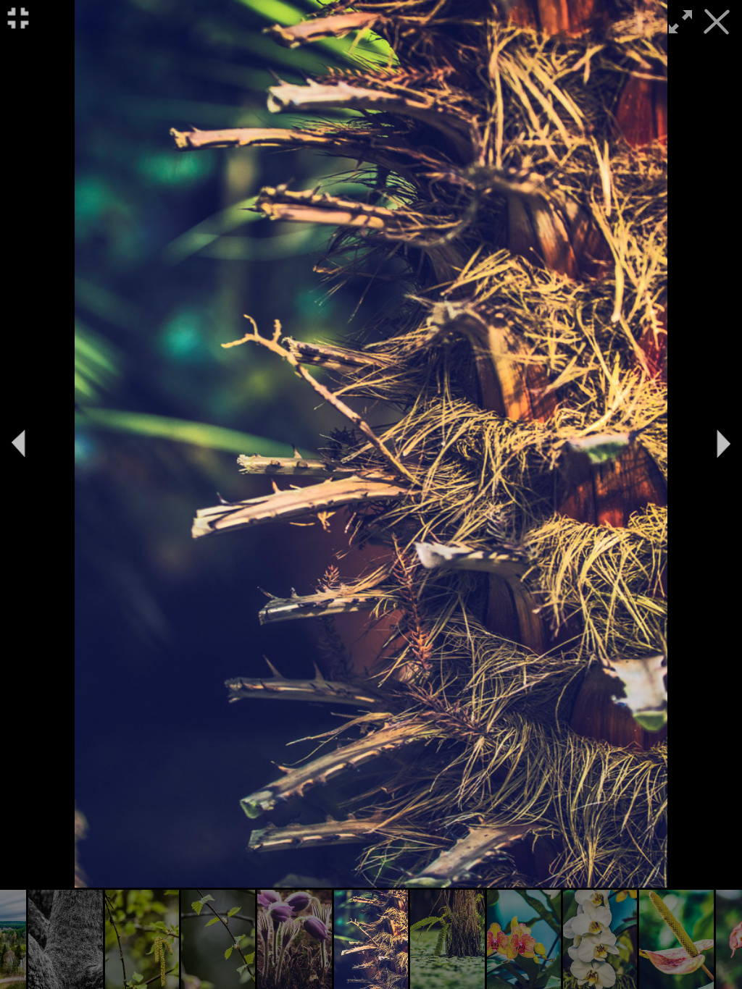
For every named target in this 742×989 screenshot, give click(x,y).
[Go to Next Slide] (724, 444)
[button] (65, 939)
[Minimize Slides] (18, 18)
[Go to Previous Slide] (18, 444)
